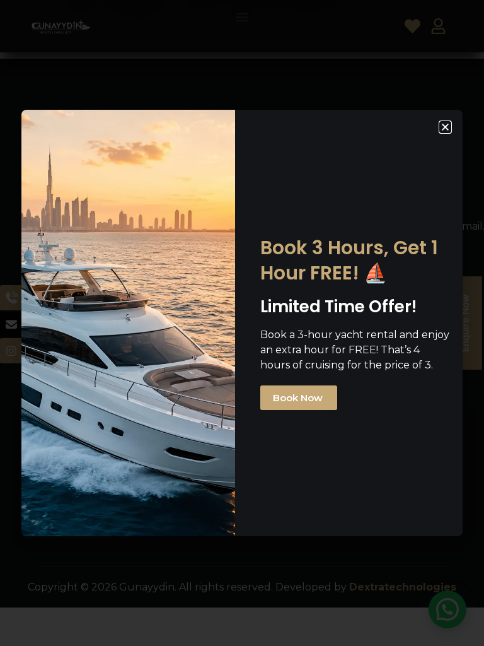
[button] (445, 127)
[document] (242, 323)
